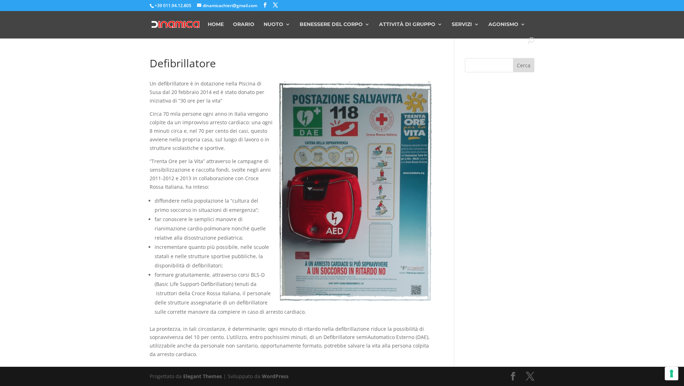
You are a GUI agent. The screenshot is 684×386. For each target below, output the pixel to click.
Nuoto (273, 24)
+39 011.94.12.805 (173, 5)
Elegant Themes (202, 376)
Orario (243, 24)
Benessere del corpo (331, 24)
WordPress (275, 376)
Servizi (462, 24)
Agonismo (503, 24)
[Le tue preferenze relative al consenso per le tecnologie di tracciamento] (671, 373)
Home (216, 24)
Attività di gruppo (407, 24)
